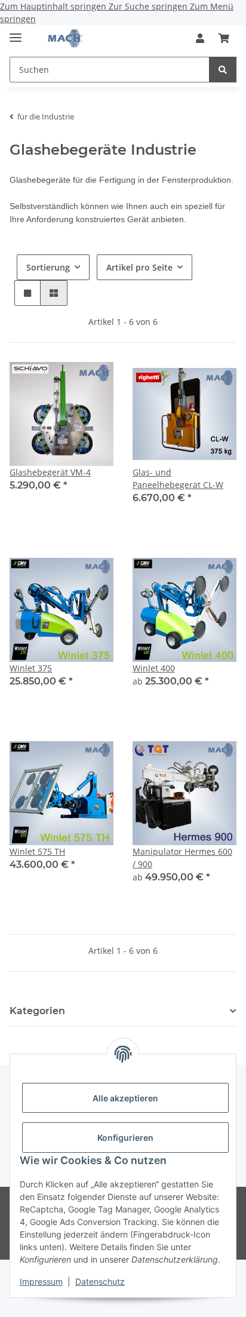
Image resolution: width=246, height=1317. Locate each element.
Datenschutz (100, 1281)
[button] (200, 38)
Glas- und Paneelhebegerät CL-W (178, 478)
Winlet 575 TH (37, 851)
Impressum (41, 1281)
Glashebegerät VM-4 (50, 472)
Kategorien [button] (37, 1011)
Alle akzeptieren (125, 1098)
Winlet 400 (154, 668)
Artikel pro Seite (139, 267)
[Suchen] (222, 69)
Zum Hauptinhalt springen (54, 6)
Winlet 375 (31, 668)
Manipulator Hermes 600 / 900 (182, 858)
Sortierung (48, 267)
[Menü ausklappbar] (15, 32)
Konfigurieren (125, 1137)
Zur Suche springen (149, 6)
